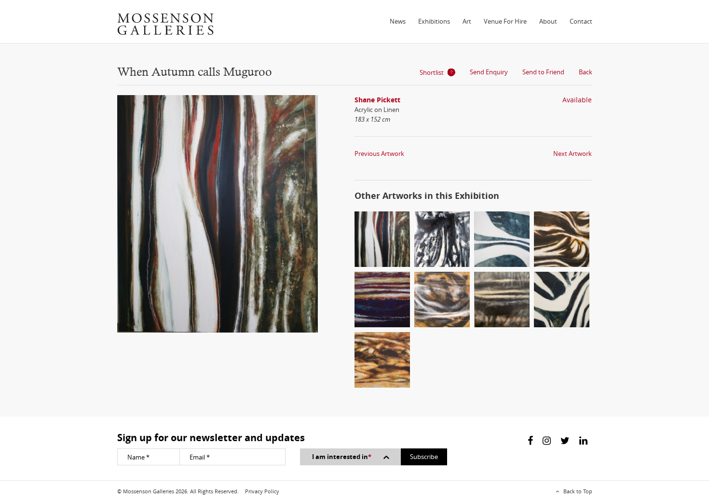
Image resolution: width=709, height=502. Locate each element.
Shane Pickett (377, 99)
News (398, 21)
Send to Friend (543, 72)
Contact (581, 21)
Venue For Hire (505, 21)
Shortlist (432, 72)
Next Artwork (572, 153)
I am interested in (341, 456)
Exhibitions (434, 21)
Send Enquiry (489, 72)
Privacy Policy (262, 491)
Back (585, 72)
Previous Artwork (379, 153)
